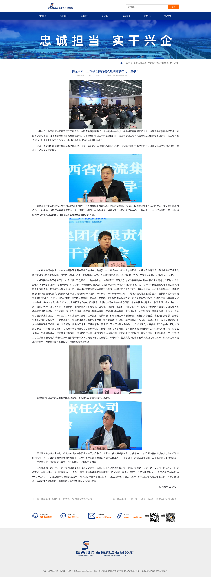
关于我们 (64, 16)
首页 (135, 63)
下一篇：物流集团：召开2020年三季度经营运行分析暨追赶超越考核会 (142, 499)
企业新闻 (85, 16)
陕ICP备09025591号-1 (132, 571)
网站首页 (43, 16)
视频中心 (147, 16)
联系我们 (168, 16)
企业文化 (126, 16)
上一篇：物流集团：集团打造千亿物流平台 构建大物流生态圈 (62, 499)
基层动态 (105, 16)
